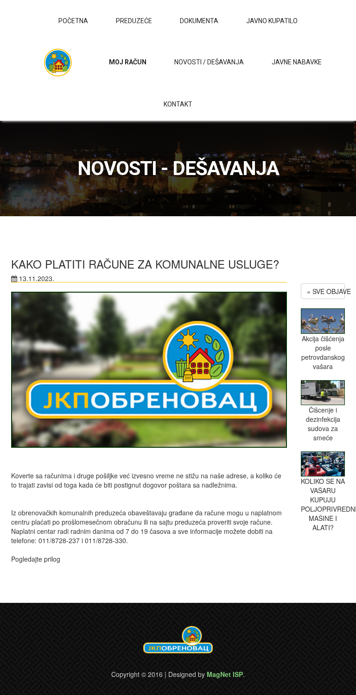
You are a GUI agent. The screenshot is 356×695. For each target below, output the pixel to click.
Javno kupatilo (272, 21)
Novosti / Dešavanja (209, 62)
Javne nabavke (297, 62)
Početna (73, 21)
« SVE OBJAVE (326, 291)
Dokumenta (199, 21)
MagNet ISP (225, 674)
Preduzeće (134, 21)
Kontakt (178, 104)
